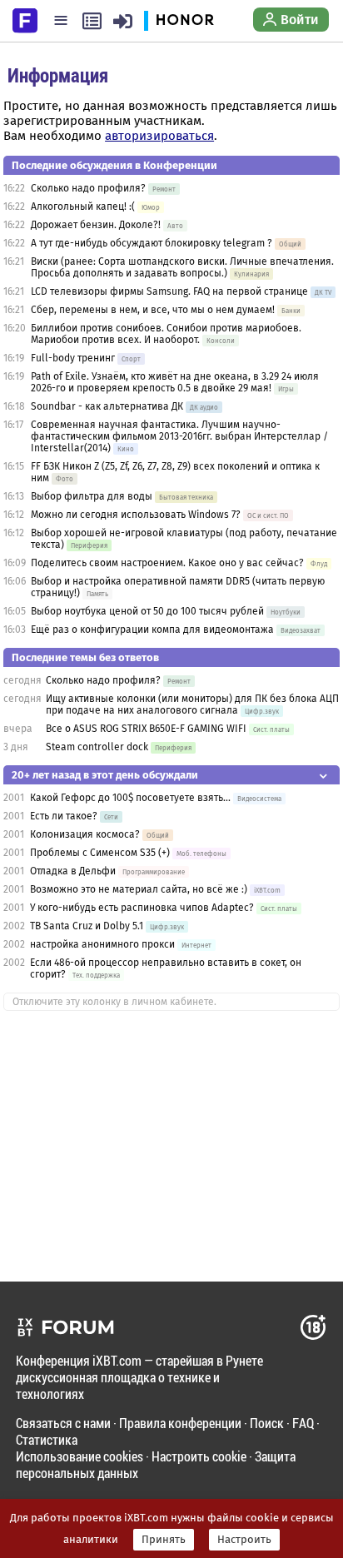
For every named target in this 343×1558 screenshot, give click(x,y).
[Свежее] (92, 21)
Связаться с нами (63, 1422)
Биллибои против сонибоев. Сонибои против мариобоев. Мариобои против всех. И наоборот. (166, 334)
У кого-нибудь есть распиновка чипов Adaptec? (142, 907)
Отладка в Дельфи (73, 871)
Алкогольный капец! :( (83, 206)
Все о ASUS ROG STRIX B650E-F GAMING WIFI (146, 728)
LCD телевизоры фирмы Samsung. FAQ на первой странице (169, 291)
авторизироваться (159, 135)
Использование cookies (79, 1456)
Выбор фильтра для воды (91, 496)
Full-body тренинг (73, 358)
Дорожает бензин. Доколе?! (96, 225)
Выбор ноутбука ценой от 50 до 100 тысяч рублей (147, 611)
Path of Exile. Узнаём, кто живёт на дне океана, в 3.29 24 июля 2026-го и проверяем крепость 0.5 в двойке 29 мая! (175, 382)
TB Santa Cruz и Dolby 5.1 (86, 926)
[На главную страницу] (24, 19)
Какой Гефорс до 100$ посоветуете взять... (131, 798)
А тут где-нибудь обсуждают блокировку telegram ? (153, 243)
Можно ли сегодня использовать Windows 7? (136, 514)
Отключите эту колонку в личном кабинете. (114, 1002)
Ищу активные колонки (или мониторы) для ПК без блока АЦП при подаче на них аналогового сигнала (192, 704)
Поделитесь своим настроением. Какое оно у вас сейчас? (167, 563)
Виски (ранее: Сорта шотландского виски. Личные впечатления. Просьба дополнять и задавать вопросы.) (182, 267)
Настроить (244, 1539)
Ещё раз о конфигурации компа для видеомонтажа (153, 629)
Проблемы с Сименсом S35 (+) (100, 853)
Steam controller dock (97, 747)
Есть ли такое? (63, 816)
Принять (164, 1539)
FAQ (303, 1422)
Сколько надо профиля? (88, 188)
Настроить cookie (199, 1456)
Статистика (46, 1439)
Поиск (267, 1422)
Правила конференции (180, 1422)
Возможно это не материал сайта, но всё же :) (138, 889)
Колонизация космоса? (85, 834)
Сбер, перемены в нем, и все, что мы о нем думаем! (153, 310)
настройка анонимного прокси (102, 944)
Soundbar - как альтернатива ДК (107, 406)
